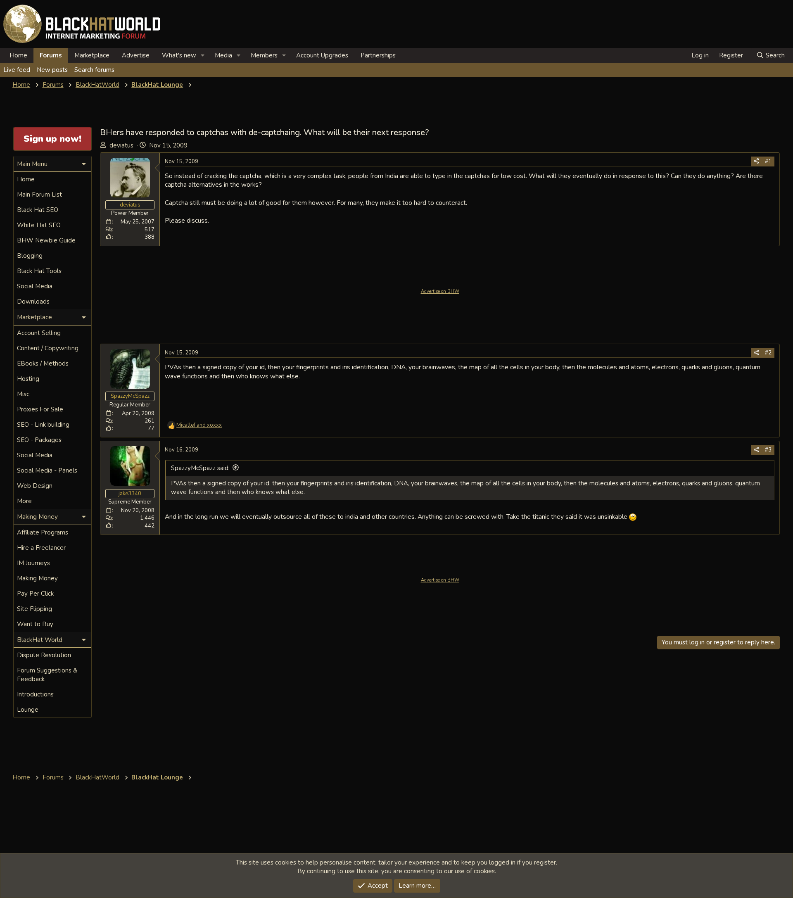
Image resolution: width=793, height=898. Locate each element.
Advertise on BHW (440, 291)
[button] (203, 55)
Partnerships (378, 55)
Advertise (136, 55)
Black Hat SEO (37, 210)
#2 (768, 352)
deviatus (121, 145)
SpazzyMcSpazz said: (200, 468)
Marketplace (91, 55)
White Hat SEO (39, 225)
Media (223, 55)
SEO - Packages (39, 440)
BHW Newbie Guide (46, 240)
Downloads (33, 301)
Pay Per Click (35, 593)
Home (18, 55)
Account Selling (39, 333)
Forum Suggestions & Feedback (47, 674)
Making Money (37, 578)
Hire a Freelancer (41, 548)
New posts (52, 70)
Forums (51, 55)
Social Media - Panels (47, 470)
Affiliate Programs (42, 532)
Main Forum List (39, 194)
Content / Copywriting (47, 348)
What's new (179, 55)
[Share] (756, 161)
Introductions (35, 694)
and (199, 425)
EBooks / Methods (43, 363)
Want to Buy (35, 624)
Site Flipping (34, 609)
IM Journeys (33, 563)
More (24, 501)
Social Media (34, 286)
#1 (768, 161)
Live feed (16, 70)
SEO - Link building (43, 424)
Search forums (94, 70)
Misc (23, 394)
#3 (768, 450)
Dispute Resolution (44, 655)
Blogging (30, 256)
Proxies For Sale (40, 409)
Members (264, 55)
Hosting (28, 379)
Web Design (34, 486)
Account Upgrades (322, 55)
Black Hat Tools (39, 271)
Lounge (27, 710)
